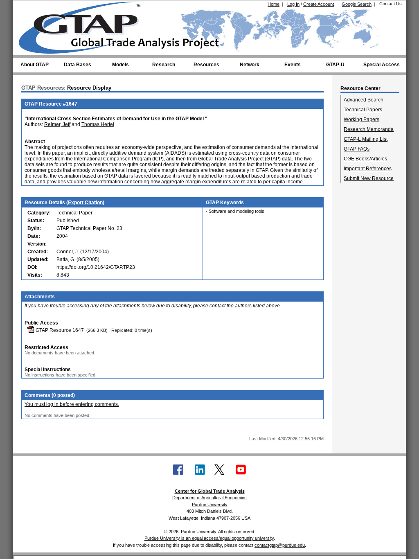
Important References (368, 168)
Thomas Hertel (97, 124)
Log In (293, 4)
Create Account (318, 4)
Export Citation (85, 202)
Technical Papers (363, 110)
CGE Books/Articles (365, 159)
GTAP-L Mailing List (365, 139)
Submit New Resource (369, 178)
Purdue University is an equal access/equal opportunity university (209, 538)
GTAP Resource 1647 (59, 330)
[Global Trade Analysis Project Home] (84, 25)
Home (273, 4)
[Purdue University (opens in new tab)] (31, 7)
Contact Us (390, 3)
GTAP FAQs (356, 149)
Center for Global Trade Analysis (210, 491)
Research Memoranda (369, 129)
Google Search (357, 4)
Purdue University (210, 504)
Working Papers (361, 119)
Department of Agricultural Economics (209, 497)
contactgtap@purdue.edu (280, 545)
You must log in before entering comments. (72, 404)
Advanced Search (363, 100)
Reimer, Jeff (57, 124)
